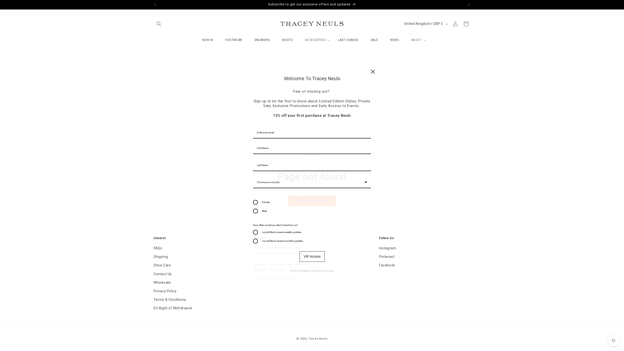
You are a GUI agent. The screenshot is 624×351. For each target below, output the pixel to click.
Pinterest (386, 257)
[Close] (373, 72)
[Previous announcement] (155, 4)
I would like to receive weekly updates (281, 232)
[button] (159, 24)
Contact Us (163, 274)
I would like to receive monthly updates (282, 241)
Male (264, 211)
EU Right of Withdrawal (173, 308)
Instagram (387, 248)
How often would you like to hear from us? (275, 225)
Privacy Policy (165, 291)
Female (266, 202)
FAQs (158, 248)
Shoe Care (162, 265)
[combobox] (312, 182)
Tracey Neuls (317, 338)
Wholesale (162, 282)
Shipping (161, 257)
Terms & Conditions (170, 300)
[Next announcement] (468, 4)
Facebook (387, 265)
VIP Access (312, 256)
